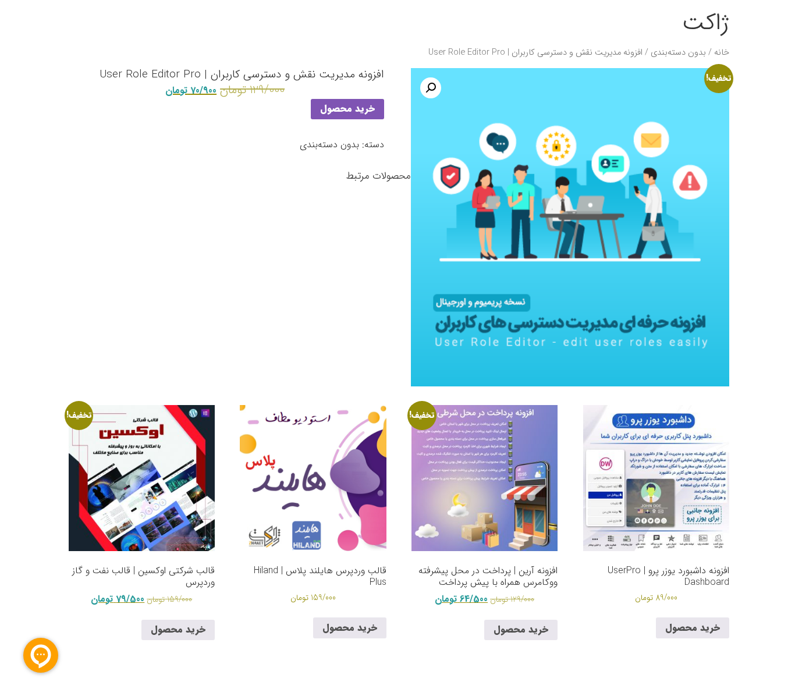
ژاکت (705, 23)
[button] (430, 87)
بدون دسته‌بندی (678, 52)
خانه (721, 52)
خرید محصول (347, 108)
